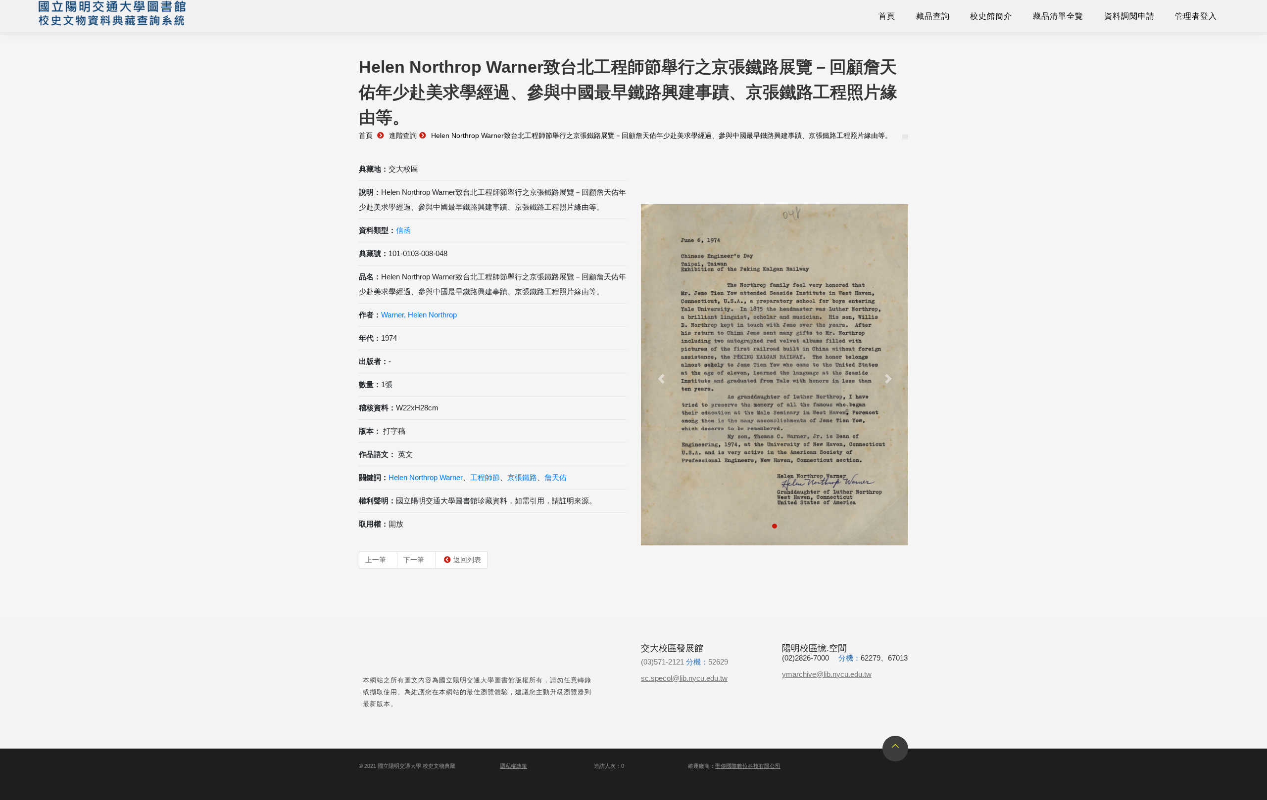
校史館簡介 (991, 16)
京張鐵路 (522, 477)
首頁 (886, 16)
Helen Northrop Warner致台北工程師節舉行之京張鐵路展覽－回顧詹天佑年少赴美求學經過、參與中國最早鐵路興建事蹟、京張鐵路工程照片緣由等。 (661, 135)
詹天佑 (555, 477)
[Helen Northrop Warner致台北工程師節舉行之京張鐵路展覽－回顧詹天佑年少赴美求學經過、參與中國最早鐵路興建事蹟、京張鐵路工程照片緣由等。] (774, 374)
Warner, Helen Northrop (419, 315)
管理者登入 (1196, 16)
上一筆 (375, 560)
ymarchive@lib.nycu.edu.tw (827, 674)
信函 (403, 230)
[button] (661, 378)
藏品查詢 (933, 16)
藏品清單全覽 (1058, 16)
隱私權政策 (513, 766)
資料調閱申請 (1129, 16)
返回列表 (467, 560)
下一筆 (413, 560)
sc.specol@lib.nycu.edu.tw (684, 678)
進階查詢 (403, 135)
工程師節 (485, 477)
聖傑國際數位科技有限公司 (747, 766)
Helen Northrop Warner (426, 477)
